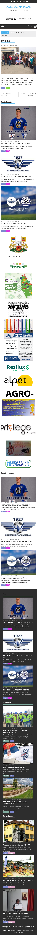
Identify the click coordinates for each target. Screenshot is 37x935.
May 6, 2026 (7, 911)
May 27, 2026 (7, 878)
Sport (8, 150)
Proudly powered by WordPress (11, 930)
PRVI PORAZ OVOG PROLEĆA (7, 94)
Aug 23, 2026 (5, 141)
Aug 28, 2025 (7, 765)
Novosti (3, 88)
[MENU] (35, 26)
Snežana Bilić (14, 45)
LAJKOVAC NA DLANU (18, 6)
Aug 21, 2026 (5, 221)
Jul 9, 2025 (7, 799)
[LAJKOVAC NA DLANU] (2, 26)
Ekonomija (6, 740)
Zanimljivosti (12, 853)
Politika (7, 88)
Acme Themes (18, 932)
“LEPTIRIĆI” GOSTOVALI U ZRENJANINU (28, 94)
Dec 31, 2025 (7, 728)
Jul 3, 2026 (7, 842)
